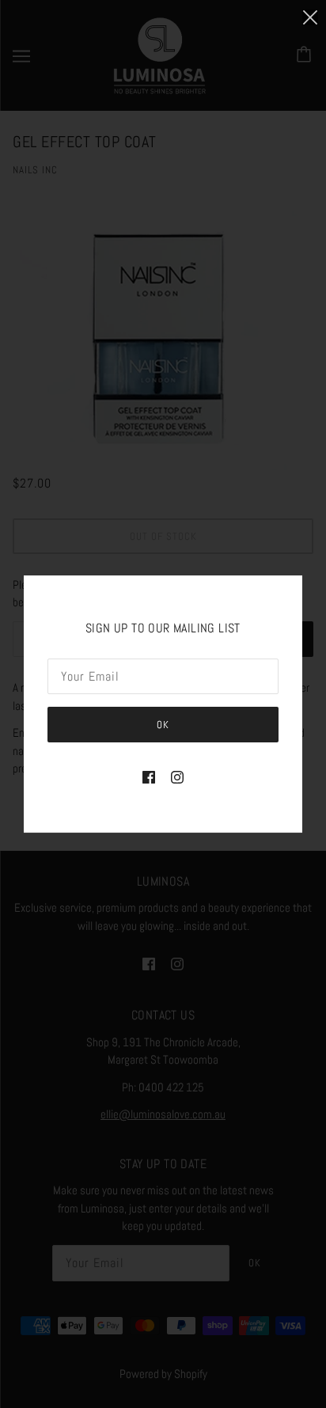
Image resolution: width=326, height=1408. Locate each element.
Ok (163, 724)
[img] (149, 776)
